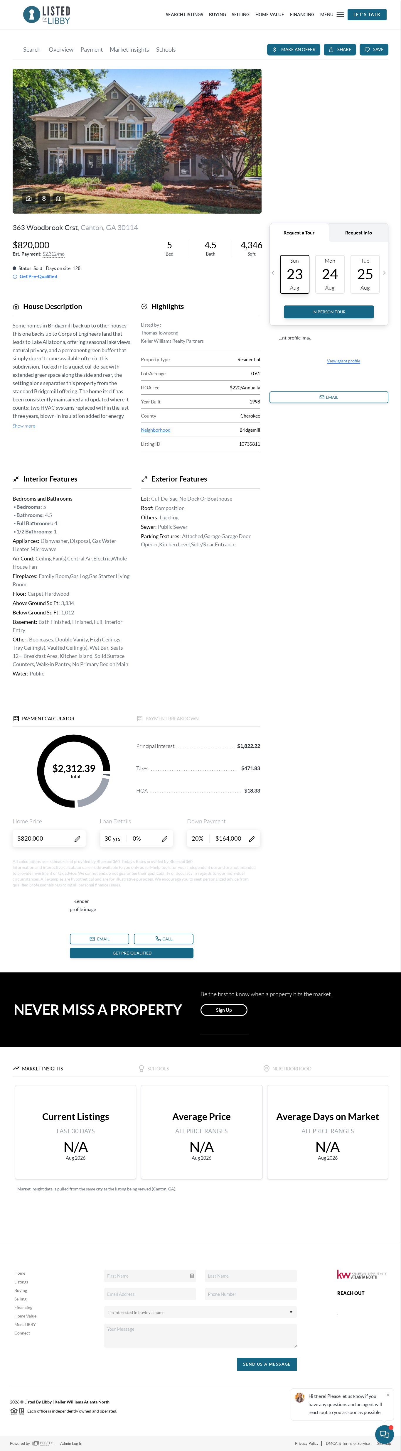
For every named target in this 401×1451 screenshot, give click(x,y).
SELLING (241, 14)
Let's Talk (367, 14)
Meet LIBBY (25, 1324)
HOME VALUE (269, 14)
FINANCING (302, 14)
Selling (20, 1299)
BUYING (217, 14)
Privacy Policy (307, 1443)
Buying (20, 1290)
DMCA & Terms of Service (348, 1443)
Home (19, 1273)
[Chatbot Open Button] (384, 1434)
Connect (22, 1333)
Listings (21, 1282)
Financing (23, 1307)
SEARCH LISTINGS (184, 14)
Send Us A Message (267, 1364)
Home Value (25, 1316)
